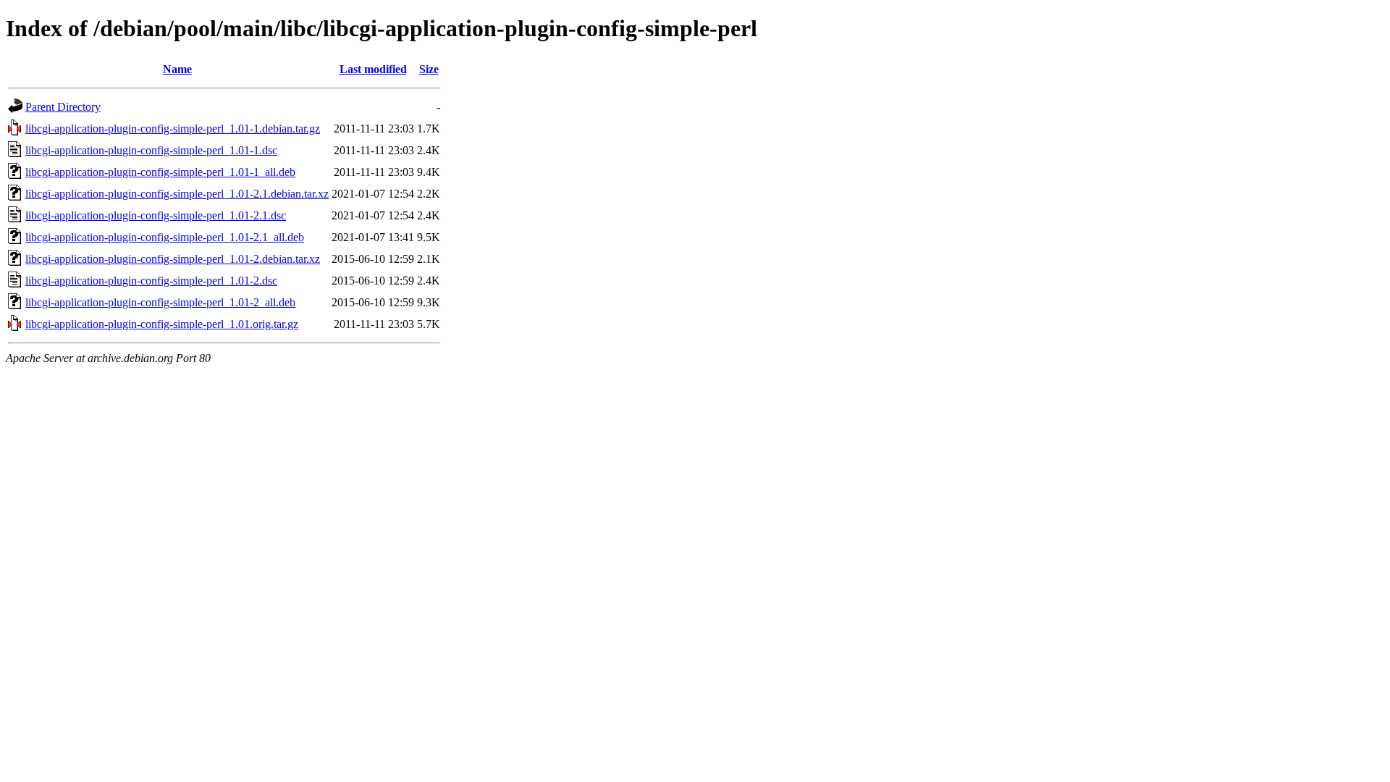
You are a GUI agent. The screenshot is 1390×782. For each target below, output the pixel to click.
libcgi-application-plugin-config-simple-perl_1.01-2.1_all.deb (164, 237)
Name (177, 69)
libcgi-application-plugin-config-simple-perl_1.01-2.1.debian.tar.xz (177, 194)
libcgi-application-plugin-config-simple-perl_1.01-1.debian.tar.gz (172, 128)
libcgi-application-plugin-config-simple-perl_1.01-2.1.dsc (155, 215)
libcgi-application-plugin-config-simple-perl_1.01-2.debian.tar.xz (172, 259)
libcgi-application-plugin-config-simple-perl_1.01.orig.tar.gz (161, 324)
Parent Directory (63, 107)
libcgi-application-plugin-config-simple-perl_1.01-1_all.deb (160, 172)
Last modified (373, 69)
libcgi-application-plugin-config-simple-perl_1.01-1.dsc (151, 150)
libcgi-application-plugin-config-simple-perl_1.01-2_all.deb (160, 302)
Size (429, 69)
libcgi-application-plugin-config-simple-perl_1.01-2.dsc (151, 280)
